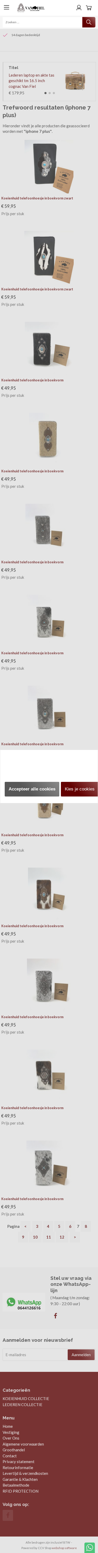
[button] (32, 789)
